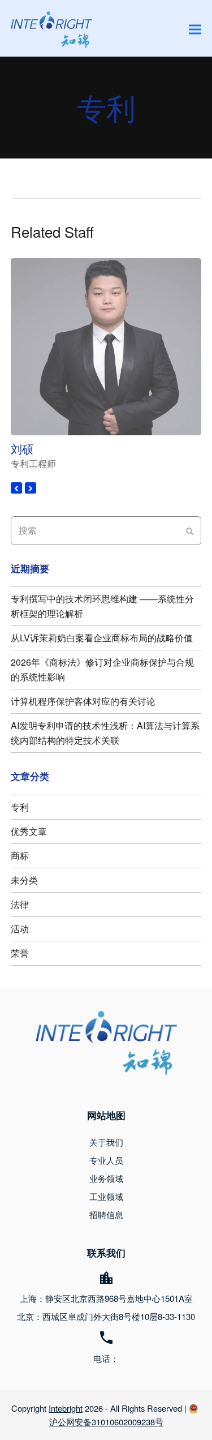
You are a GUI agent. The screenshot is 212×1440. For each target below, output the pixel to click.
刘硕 (22, 448)
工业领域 (106, 1196)
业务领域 (106, 1178)
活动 (20, 928)
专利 (20, 806)
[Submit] (189, 530)
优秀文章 (29, 831)
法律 (20, 904)
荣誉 (20, 952)
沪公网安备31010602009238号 (106, 1422)
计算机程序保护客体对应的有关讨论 (83, 701)
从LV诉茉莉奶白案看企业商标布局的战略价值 (102, 637)
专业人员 (106, 1160)
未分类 (24, 879)
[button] (195, 30)
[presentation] (16, 488)
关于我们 (106, 1142)
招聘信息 (106, 1214)
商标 (20, 855)
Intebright (66, 1408)
